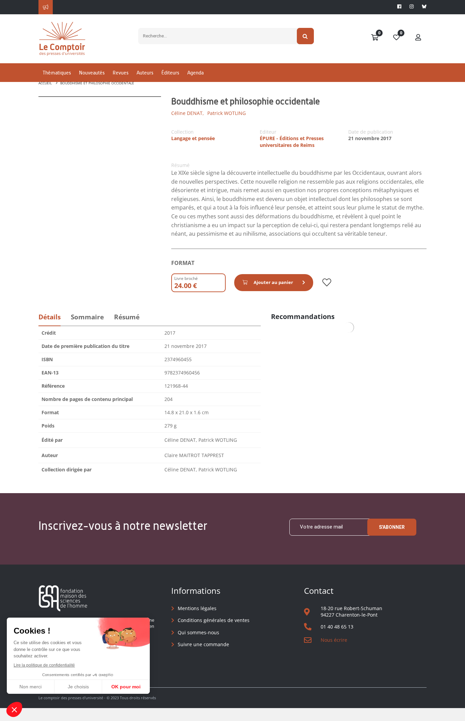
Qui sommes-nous (198, 632)
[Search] (305, 36)
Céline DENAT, (187, 113)
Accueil (45, 83)
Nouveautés (92, 73)
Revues (120, 73)
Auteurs (145, 73)
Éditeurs (170, 73)
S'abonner (392, 527)
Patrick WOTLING (226, 113)
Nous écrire (334, 640)
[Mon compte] (418, 38)
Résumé (127, 317)
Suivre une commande (203, 644)
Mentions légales (197, 608)
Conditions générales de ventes (214, 620)
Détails (49, 317)
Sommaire (87, 317)
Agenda (195, 73)
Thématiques (57, 73)
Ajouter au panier (273, 282)
